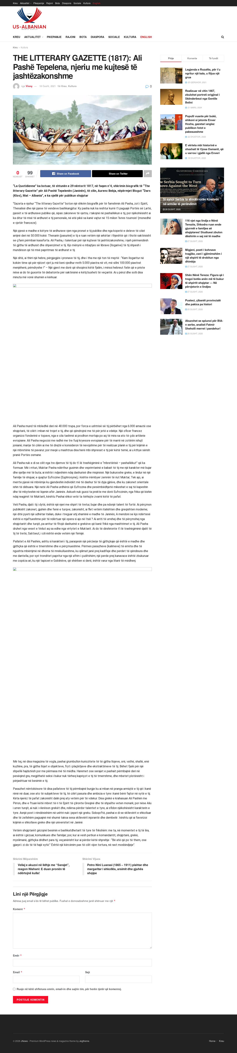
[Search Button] (222, 36)
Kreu (15, 3)
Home (212, 1041)
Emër (17, 955)
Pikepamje (38, 3)
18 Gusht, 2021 (47, 86)
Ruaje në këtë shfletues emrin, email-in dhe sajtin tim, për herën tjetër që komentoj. (69, 989)
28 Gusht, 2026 (173, 209)
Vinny (29, 86)
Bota (57, 3)
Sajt (87, 972)
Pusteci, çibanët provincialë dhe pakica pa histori (203, 302)
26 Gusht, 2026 (195, 309)
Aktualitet (24, 3)
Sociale (77, 3)
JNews (24, 1040)
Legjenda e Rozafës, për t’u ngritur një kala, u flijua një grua (202, 73)
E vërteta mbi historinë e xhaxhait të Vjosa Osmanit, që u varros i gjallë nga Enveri (204, 149)
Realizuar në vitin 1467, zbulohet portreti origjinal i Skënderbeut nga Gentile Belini (202, 96)
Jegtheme (84, 1040)
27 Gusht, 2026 (195, 241)
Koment (19, 909)
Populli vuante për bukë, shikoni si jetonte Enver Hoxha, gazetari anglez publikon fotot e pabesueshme (200, 124)
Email (17, 972)
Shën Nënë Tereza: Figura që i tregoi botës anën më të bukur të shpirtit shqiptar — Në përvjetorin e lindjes (204, 281)
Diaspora (66, 3)
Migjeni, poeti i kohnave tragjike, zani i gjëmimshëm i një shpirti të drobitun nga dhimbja (203, 255)
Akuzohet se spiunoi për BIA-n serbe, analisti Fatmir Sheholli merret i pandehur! (204, 324)
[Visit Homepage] (29, 19)
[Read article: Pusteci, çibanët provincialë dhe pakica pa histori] (171, 306)
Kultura (87, 3)
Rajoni (49, 3)
